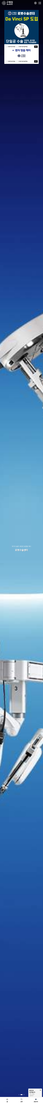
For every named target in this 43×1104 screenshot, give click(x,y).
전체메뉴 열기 (40, 3)
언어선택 (35, 3)
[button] (19, 1094)
